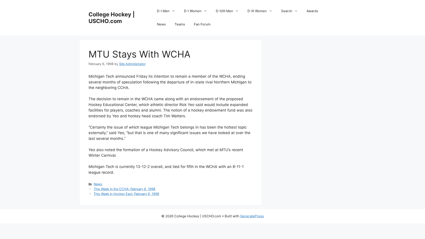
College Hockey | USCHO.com (112, 17)
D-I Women (192, 11)
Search (286, 11)
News (161, 24)
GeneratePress (252, 216)
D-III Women (257, 11)
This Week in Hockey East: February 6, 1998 (126, 194)
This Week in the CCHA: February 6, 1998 (124, 189)
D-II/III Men (224, 11)
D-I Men (163, 11)
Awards (312, 11)
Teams (180, 24)
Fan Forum (202, 24)
